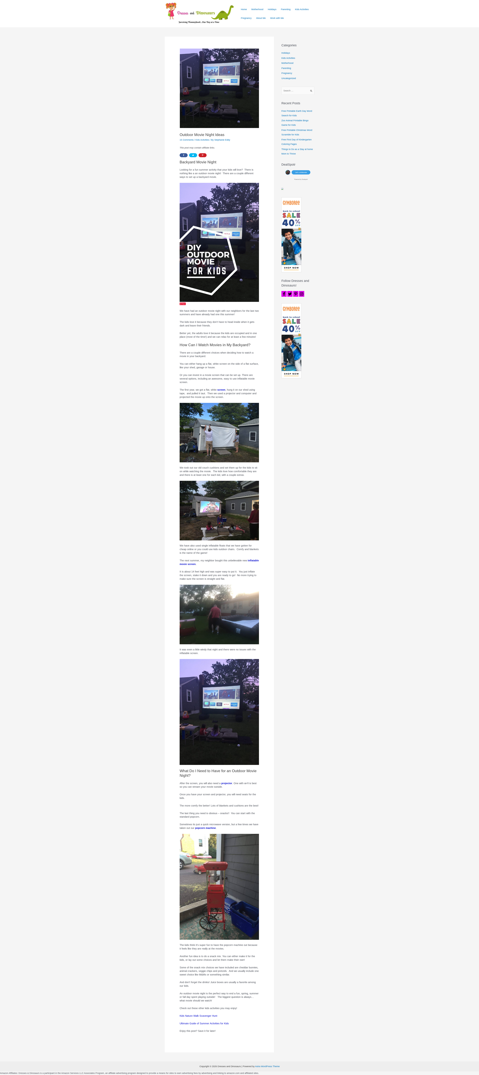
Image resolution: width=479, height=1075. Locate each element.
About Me (261, 18)
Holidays (272, 9)
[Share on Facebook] (184, 155)
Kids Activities (302, 9)
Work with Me (277, 18)
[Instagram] (301, 294)
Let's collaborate (301, 172)
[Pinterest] (295, 294)
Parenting (286, 9)
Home (244, 9)
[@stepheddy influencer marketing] (287, 172)
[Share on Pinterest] (203, 155)
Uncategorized (288, 78)
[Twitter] (290, 294)
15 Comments (187, 140)
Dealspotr (305, 179)
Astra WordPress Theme (267, 1066)
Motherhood (257, 9)
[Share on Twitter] (193, 155)
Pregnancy (246, 18)
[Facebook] (284, 294)
